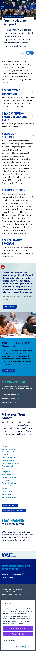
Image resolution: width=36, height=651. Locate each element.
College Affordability (8, 452)
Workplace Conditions (9, 497)
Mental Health (6, 474)
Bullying (4, 446)
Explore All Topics (9, 505)
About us (5, 574)
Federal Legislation (8, 466)
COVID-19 (5, 455)
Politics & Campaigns (9, 477)
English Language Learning (11, 463)
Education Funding (8, 460)
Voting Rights (6, 494)
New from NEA (8, 402)
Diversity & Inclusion (9, 457)
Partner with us (16, 574)
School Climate (7, 486)
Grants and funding (9, 394)
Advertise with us (7, 577)
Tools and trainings (9, 398)
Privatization (6, 480)
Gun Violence (6, 469)
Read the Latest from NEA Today (13, 510)
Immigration (6, 472)
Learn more (7, 370)
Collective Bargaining (9, 449)
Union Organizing (7, 491)
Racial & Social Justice (9, 483)
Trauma (4, 488)
